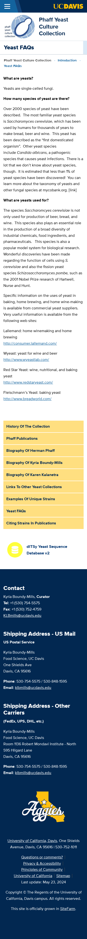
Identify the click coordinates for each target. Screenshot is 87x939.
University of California (33, 876)
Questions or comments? (42, 857)
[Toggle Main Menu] (7, 6)
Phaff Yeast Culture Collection (53, 26)
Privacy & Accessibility (42, 863)
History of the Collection (28, 426)
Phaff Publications (22, 438)
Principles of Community (42, 869)
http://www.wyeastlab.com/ (26, 359)
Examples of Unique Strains (30, 499)
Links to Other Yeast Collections (34, 487)
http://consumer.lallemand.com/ (30, 343)
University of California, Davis (32, 840)
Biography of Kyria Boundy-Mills (34, 462)
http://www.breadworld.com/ (27, 399)
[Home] (19, 26)
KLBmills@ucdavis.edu (22, 615)
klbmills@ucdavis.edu (33, 687)
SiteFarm (67, 908)
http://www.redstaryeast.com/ (28, 382)
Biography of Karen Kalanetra (32, 474)
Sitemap (63, 876)
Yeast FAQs (16, 511)
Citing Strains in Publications (31, 523)
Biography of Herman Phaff (30, 450)
